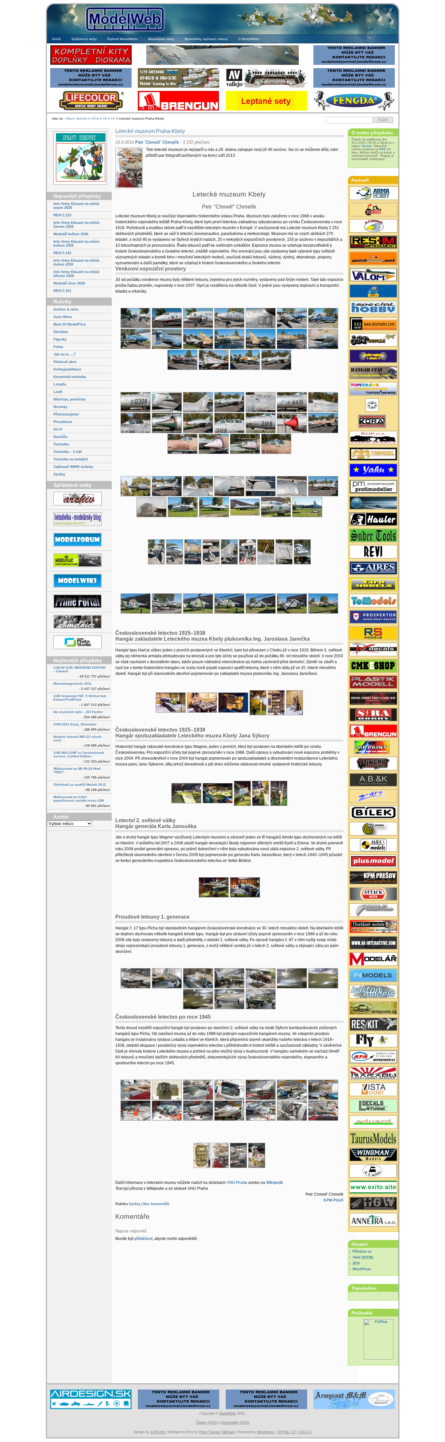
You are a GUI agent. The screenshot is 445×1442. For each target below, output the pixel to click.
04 (105, 118)
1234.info (158, 1432)
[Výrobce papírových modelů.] (373, 796)
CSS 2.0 (304, 1432)
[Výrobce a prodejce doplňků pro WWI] (373, 927)
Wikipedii (274, 1182)
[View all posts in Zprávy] (79, 158)
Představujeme (66, 414)
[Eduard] (222, 64)
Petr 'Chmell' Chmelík (157, 142)
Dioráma (60, 332)
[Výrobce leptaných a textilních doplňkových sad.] (373, 1204)
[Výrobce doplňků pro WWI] (373, 1138)
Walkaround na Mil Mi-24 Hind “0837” (76, 770)
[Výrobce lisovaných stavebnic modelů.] (373, 307)
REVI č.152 (62, 253)
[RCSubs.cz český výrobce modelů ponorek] (373, 503)
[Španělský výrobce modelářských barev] (373, 943)
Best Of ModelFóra (69, 324)
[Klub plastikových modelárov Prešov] (373, 878)
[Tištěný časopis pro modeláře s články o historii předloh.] (373, 552)
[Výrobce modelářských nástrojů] (373, 536)
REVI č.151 (62, 291)
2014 (95, 118)
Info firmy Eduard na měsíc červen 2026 (76, 224)
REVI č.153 (62, 215)
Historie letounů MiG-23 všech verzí (77, 738)
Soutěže (60, 437)
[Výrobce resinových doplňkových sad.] (373, 568)
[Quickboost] (373, 259)
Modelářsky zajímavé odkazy (206, 39)
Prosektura (62, 422)
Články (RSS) (207, 1422)
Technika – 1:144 (67, 452)
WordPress (361, 1269)
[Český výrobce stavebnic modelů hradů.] (373, 1090)
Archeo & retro (66, 309)
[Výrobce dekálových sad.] (373, 650)
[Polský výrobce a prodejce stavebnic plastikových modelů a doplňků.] (373, 193)
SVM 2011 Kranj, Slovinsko (74, 724)
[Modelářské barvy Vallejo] (266, 87)
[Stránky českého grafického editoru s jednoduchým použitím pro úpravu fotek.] (79, 643)
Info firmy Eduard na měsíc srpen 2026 (76, 206)
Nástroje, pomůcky (69, 399)
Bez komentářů (156, 1204)
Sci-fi (57, 429)
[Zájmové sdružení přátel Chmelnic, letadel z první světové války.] (79, 622)
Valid (363, 1257)
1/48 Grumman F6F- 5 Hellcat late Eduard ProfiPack (80, 697)
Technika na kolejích (70, 459)
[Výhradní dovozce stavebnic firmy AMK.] (373, 1220)
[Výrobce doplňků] (373, 584)
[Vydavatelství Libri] (373, 405)
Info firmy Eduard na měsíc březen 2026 (76, 274)
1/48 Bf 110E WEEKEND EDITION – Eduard (79, 669)
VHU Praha (237, 1182)
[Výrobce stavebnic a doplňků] (373, 422)
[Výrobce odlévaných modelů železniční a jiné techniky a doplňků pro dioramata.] (373, 1171)
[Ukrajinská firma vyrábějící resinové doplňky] (373, 1024)
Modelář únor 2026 (69, 283)
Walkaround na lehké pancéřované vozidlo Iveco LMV (78, 798)
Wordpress (266, 1432)
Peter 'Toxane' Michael (216, 1432)
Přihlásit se (361, 1251)
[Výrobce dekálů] (373, 340)
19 (113, 118)
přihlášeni (143, 1238)
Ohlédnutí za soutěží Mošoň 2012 (79, 784)
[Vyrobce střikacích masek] (373, 210)
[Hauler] (178, 109)
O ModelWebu (249, 39)
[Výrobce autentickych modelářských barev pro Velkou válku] (373, 699)
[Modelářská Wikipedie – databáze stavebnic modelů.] (79, 581)
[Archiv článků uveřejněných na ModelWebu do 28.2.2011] (79, 499)
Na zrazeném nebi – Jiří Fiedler (78, 712)
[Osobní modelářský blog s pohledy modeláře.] (79, 519)
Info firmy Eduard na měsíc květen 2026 (76, 243)
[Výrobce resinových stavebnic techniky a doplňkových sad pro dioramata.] (373, 601)
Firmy (58, 347)
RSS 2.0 (385, 149)
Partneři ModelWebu (122, 39)
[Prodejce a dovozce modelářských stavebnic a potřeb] (373, 1057)
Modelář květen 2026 (70, 234)
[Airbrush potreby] (354, 109)
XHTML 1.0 (286, 1432)
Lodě (57, 392)
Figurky (59, 339)
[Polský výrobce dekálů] (373, 1187)
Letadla (59, 384)
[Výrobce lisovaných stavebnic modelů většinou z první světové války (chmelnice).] (373, 1041)
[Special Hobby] (178, 87)
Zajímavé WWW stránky (73, 467)
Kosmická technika (69, 377)
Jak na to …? (64, 354)
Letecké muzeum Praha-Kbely (150, 131)
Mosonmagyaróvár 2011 (72, 683)
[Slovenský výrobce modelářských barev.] (373, 747)
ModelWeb (227, 1413)
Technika (61, 444)
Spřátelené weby (84, 39)
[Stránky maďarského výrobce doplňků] (373, 324)
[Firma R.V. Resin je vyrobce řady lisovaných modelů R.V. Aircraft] (373, 226)
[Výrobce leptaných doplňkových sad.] (373, 487)
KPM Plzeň (333, 1200)
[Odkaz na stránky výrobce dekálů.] (373, 1106)
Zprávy (59, 474)
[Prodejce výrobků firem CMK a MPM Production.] (373, 666)
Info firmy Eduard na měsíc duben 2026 (76, 262)
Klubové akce (65, 362)
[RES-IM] (266, 109)
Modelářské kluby (161, 39)
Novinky (60, 407)
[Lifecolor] (91, 109)
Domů (56, 39)
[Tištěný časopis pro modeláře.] (373, 959)
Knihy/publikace (67, 369)
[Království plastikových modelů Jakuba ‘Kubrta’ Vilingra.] (79, 560)
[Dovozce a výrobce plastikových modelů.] (373, 813)
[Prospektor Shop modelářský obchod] (373, 617)
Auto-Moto (62, 317)
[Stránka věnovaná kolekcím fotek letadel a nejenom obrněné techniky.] (79, 601)
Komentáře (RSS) (236, 1422)
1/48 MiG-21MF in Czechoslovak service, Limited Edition (78, 754)
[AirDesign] (91, 1408)
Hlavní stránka (76, 118)
